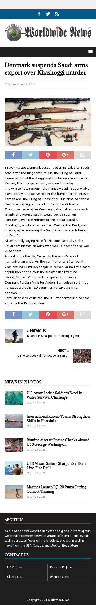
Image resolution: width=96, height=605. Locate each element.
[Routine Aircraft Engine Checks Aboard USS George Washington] (14, 445)
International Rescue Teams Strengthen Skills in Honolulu (58, 418)
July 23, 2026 (37, 402)
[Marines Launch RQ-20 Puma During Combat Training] (14, 492)
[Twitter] (48, 14)
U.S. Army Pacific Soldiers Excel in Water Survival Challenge (54, 395)
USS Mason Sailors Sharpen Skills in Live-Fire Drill (56, 465)
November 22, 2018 (21, 84)
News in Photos (23, 382)
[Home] (57, 14)
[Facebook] (39, 14)
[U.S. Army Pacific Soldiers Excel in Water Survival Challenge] (14, 398)
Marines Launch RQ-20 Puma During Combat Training (56, 489)
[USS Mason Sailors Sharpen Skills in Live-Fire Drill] (14, 468)
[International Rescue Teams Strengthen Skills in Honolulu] (14, 421)
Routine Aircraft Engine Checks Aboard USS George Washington (58, 442)
